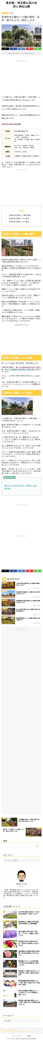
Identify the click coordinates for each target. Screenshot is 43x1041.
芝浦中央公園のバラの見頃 (19, 218)
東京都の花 (5, 13)
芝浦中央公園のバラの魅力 (19, 222)
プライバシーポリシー (17, 1036)
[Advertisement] (21, 77)
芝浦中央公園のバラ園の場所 (20, 215)
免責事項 (29, 1036)
